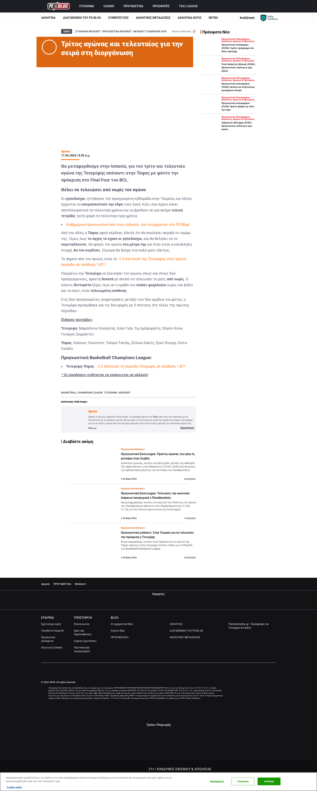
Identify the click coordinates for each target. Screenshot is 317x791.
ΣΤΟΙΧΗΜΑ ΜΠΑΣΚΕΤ (88, 31)
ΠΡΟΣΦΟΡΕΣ (161, 6)
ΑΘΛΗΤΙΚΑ (48, 17)
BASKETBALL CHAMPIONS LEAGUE (82, 392)
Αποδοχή (269, 781)
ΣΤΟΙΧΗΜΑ (86, 6)
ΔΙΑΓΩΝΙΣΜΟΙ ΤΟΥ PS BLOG (82, 17)
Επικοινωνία (81, 624)
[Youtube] (274, 672)
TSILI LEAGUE (188, 6)
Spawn (65, 151)
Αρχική (45, 584)
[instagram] (47, 58)
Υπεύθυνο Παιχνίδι (52, 630)
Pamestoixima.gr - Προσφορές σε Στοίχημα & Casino (249, 626)
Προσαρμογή (217, 781)
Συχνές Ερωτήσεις (85, 640)
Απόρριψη (242, 781)
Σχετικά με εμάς (51, 624)
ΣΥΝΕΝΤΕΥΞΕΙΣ (118, 17)
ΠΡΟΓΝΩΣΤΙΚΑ (133, 6)
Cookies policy (14, 787)
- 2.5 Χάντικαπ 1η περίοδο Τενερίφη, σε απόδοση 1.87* (140, 366)
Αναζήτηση (247, 17)
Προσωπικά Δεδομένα (48, 639)
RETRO (213, 17)
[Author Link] (49, 47)
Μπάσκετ (80, 584)
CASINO (108, 6)
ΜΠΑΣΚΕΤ (125, 392)
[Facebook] (266, 672)
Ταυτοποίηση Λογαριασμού (82, 649)
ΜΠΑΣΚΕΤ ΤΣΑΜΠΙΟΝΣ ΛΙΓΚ (150, 31)
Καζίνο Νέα (118, 630)
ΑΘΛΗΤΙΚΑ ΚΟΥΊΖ (189, 17)
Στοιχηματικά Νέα (122, 624)
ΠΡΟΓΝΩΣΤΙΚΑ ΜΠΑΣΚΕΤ (117, 31)
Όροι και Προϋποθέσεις (83, 632)
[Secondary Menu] (272, 6)
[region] (158, 781)
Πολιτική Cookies (51, 647)
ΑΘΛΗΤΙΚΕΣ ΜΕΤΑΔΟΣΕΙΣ (153, 17)
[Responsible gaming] (269, 17)
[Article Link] (128, 465)
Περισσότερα (187, 428)
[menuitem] (89, 6)
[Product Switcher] (43, 6)
